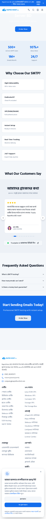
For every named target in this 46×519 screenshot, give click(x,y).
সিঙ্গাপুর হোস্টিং (7, 417)
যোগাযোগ (28, 451)
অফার (27, 447)
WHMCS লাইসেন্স (31, 433)
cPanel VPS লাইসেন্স (32, 415)
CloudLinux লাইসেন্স (32, 426)
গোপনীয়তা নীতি (15, 493)
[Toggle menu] (42, 10)
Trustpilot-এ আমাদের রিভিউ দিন (23, 243)
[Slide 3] (17, 236)
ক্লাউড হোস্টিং (6, 399)
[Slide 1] (12, 236)
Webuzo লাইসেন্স (31, 422)
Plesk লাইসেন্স (30, 418)
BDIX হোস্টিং (6, 402)
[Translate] (29, 10)
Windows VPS (30, 395)
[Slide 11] (31, 236)
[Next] (43, 218)
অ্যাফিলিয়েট (29, 454)
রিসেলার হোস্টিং (7, 409)
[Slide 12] (33, 236)
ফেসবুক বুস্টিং (6, 451)
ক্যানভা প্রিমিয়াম (8, 454)
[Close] (40, 471)
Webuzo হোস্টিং (7, 413)
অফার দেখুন (38, 3)
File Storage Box (31, 406)
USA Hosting (6, 420)
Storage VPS (29, 402)
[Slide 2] (15, 236)
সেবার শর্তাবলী (34, 512)
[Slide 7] (24, 236)
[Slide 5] (21, 236)
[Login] (38, 10)
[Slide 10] (30, 236)
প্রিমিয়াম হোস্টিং (7, 395)
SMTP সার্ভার (6, 424)
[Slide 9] (28, 236)
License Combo (30, 436)
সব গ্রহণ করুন (23, 505)
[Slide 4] (19, 236)
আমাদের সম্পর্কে (30, 458)
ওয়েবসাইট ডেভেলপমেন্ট (10, 447)
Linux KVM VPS (30, 392)
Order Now (23, 29)
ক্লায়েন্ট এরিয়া (30, 461)
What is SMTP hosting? (10, 274)
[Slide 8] (26, 236)
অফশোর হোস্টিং (7, 406)
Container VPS (30, 399)
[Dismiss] (43, 3)
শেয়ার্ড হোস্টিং (7, 392)
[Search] (33, 10)
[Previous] (3, 218)
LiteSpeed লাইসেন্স (32, 429)
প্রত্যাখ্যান (23, 499)
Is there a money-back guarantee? (14, 287)
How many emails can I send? (12, 280)
